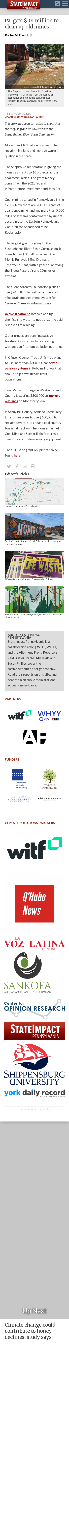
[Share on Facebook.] (17, 466)
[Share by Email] (25, 466)
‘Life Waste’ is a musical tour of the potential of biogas (29, 579)
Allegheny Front (30, 652)
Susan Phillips (17, 663)
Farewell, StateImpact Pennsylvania (21, 506)
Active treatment (17, 314)
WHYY (51, 647)
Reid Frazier (16, 658)
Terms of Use (26, 1109)
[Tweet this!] (9, 466)
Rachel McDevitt (38, 658)
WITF (41, 647)
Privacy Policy (42, 1109)
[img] (34, 491)
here (17, 455)
